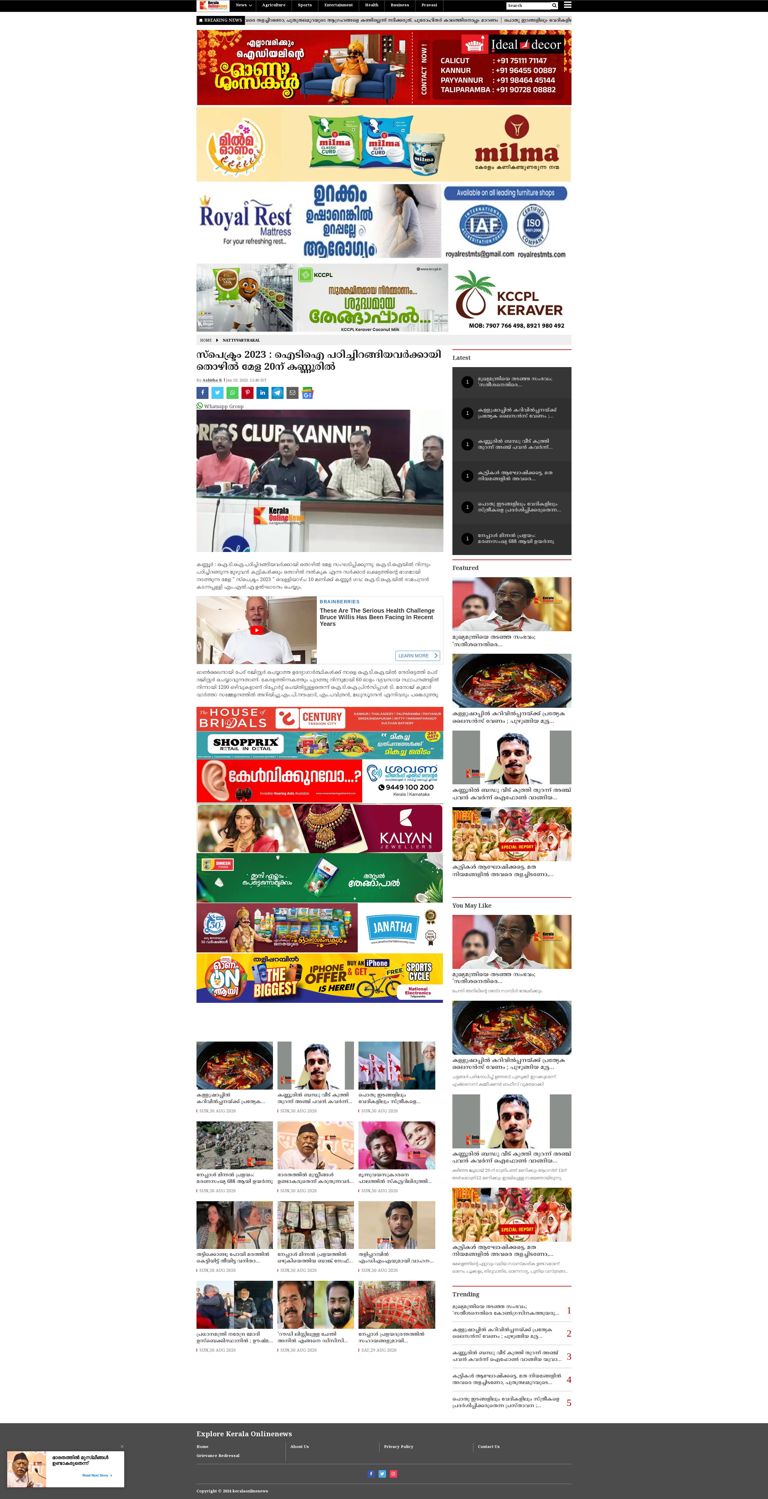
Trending (465, 1295)
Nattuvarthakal (241, 341)
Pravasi (429, 5)
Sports (305, 5)
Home (206, 341)
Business (400, 5)
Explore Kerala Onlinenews (244, 1434)
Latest (461, 358)
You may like (471, 906)
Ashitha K (212, 380)
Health (371, 5)
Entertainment (338, 5)
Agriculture (274, 5)
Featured (465, 568)
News (241, 5)
